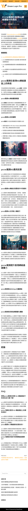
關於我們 (5, 1)
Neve (7, 509)
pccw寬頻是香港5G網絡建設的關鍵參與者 (14, 57)
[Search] (25, 473)
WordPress (19, 509)
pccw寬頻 (19, 38)
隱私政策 (17, 1)
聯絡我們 (11, 1)
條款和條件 (24, 1)
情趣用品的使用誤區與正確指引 (9, 495)
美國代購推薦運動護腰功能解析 (9, 492)
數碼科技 (10, 24)
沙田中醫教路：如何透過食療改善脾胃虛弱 (12, 484)
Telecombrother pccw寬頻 (14, 34)
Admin (5, 24)
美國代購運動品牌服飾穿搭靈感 (9, 482)
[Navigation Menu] (25, 6)
